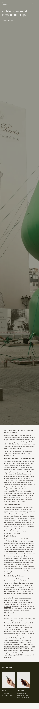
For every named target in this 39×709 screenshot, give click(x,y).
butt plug (7, 463)
